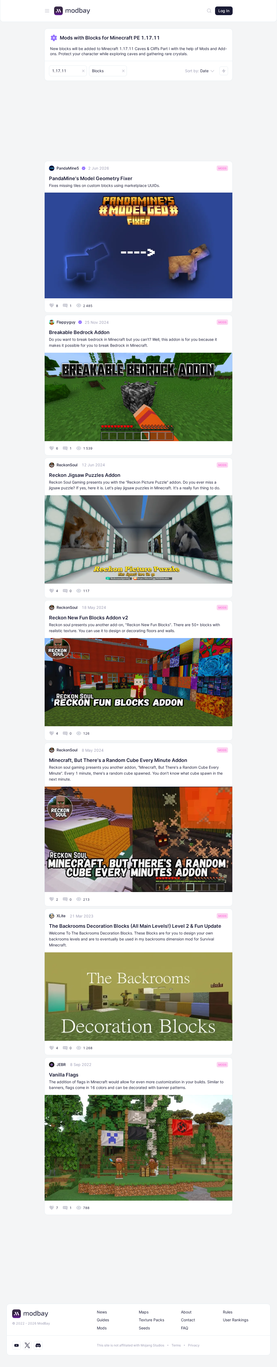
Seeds (144, 1328)
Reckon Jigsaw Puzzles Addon (84, 475)
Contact (188, 1320)
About (186, 1312)
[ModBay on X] (27, 1345)
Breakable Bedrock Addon (79, 332)
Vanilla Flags (63, 1075)
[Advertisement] (138, 123)
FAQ (184, 1328)
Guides (103, 1320)
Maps (144, 1312)
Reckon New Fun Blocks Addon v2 (88, 617)
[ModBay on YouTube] (16, 1345)
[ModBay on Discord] (38, 1345)
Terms (176, 1345)
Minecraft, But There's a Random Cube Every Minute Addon (118, 760)
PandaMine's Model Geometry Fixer (90, 178)
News (102, 1312)
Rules (227, 1312)
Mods (222, 168)
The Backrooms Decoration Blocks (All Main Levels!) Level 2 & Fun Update (135, 926)
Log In (223, 10)
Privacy (194, 1345)
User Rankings (235, 1320)
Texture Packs (151, 1320)
